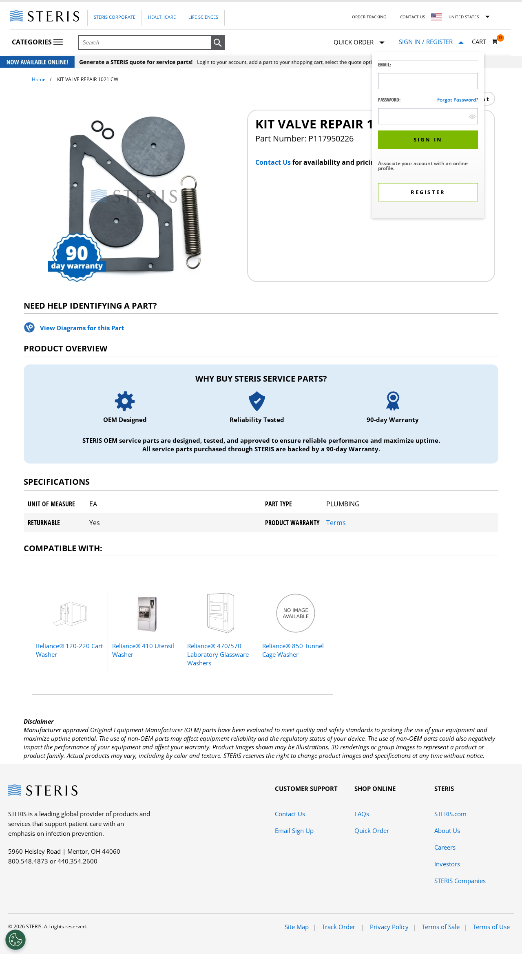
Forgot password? (457, 99)
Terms (336, 522)
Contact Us (412, 17)
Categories (32, 42)
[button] (218, 43)
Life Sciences (203, 17)
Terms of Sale (441, 927)
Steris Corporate (114, 17)
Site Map (297, 927)
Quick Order (371, 830)
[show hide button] (472, 116)
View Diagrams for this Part (82, 328)
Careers (445, 847)
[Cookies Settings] (15, 940)
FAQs (361, 814)
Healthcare (162, 17)
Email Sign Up (294, 830)
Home (39, 79)
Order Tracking (369, 17)
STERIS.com (450, 814)
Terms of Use (491, 927)
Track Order (339, 927)
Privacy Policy (389, 927)
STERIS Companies (460, 881)
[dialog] (428, 136)
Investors (447, 864)
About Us (447, 830)
